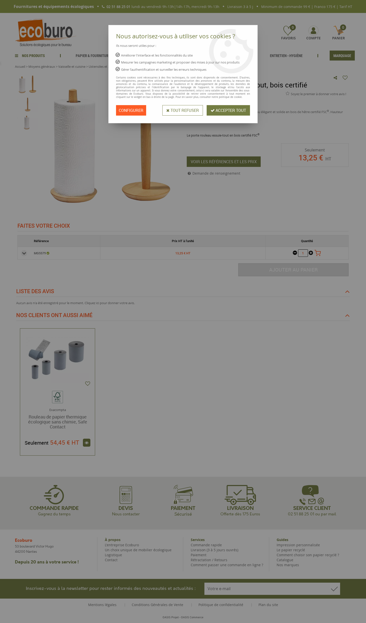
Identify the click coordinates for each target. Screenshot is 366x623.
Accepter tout (230, 110)
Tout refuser (184, 110)
